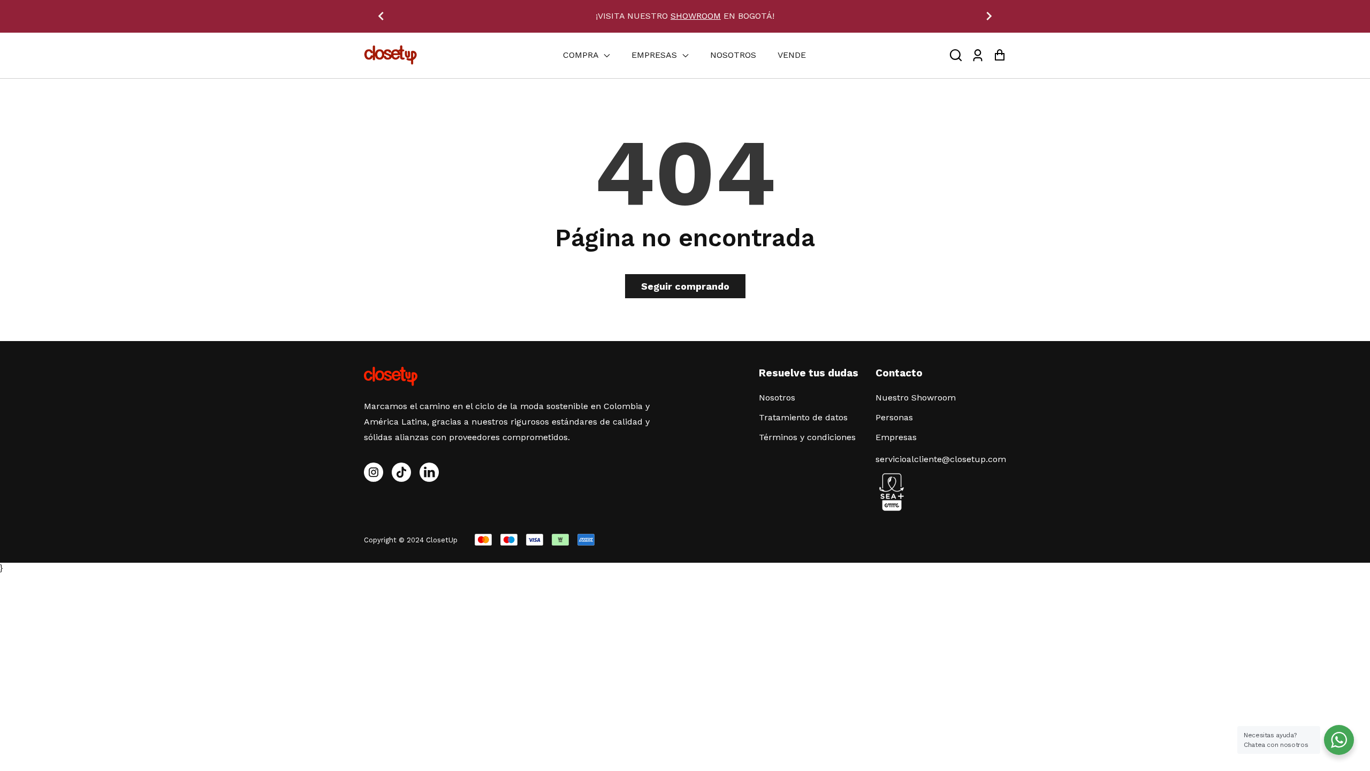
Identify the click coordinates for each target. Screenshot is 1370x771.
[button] (955, 55)
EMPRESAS (655, 55)
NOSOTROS (733, 55)
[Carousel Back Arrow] (381, 16)
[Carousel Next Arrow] (989, 16)
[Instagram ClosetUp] (373, 472)
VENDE (792, 55)
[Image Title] (401, 472)
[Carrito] (999, 55)
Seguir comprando (685, 286)
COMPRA (582, 55)
